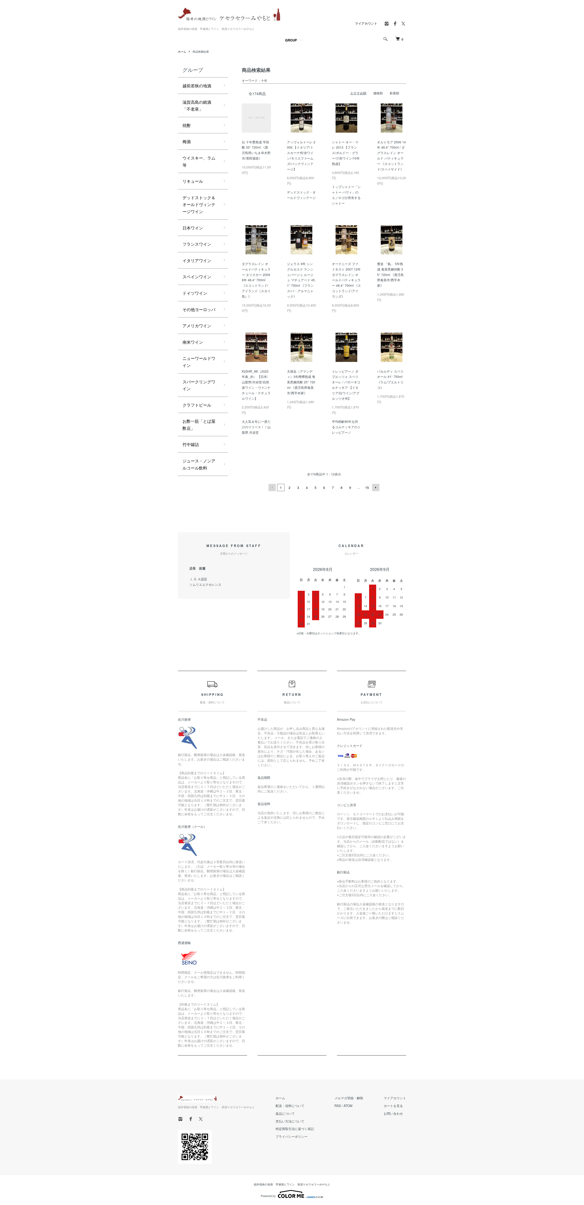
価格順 (378, 93)
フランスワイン (196, 244)
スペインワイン (196, 276)
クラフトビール (196, 405)
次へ (375, 487)
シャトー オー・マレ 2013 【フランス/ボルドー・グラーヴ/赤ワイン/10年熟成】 (346, 153)
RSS (337, 1105)
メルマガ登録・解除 (348, 1098)
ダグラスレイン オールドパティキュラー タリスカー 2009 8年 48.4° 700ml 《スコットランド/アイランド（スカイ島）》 (256, 280)
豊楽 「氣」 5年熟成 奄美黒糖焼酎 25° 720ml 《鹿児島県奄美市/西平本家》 (390, 274)
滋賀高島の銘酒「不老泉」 (196, 105)
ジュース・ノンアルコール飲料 (198, 464)
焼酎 (186, 125)
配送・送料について (290, 1105)
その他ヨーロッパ (198, 309)
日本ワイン (192, 228)
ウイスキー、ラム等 (198, 161)
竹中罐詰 (190, 444)
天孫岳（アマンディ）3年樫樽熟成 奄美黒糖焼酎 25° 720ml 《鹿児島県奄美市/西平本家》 (301, 382)
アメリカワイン (196, 325)
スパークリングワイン (198, 385)
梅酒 (186, 141)
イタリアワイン (196, 260)
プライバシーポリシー (292, 1136)
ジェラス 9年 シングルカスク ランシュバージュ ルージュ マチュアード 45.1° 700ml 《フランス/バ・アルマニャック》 (301, 280)
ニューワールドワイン (198, 361)
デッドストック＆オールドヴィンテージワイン (198, 204)
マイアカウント (366, 23)
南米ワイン (192, 342)
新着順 (394, 93)
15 (367, 487)
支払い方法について (290, 1121)
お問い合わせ (393, 1113)
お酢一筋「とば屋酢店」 (198, 424)
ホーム (182, 51)
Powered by (268, 1196)
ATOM (348, 1105)
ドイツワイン (194, 293)
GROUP (291, 40)
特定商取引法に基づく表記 (295, 1128)
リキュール (192, 181)
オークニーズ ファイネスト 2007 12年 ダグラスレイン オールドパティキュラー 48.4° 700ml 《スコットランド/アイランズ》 (346, 280)
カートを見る (393, 1105)
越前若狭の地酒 (196, 85)
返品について (285, 1113)
